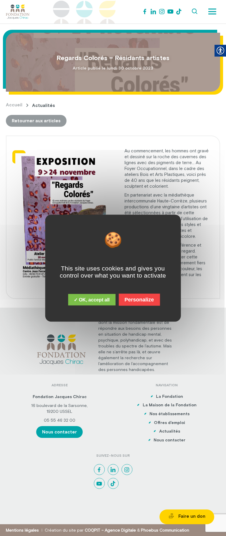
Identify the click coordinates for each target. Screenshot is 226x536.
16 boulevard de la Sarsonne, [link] (59, 405)
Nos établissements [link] (169, 413)
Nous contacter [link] (59, 431)
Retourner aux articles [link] (36, 120)
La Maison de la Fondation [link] (170, 405)
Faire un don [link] (191, 516)
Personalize (139, 299)
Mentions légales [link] (22, 530)
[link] (17, 11)
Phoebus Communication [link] (165, 530)
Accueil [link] (14, 104)
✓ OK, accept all (91, 299)
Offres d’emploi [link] (169, 422)
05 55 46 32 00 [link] (59, 420)
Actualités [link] (169, 431)
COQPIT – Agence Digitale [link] (110, 530)
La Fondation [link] (169, 396)
